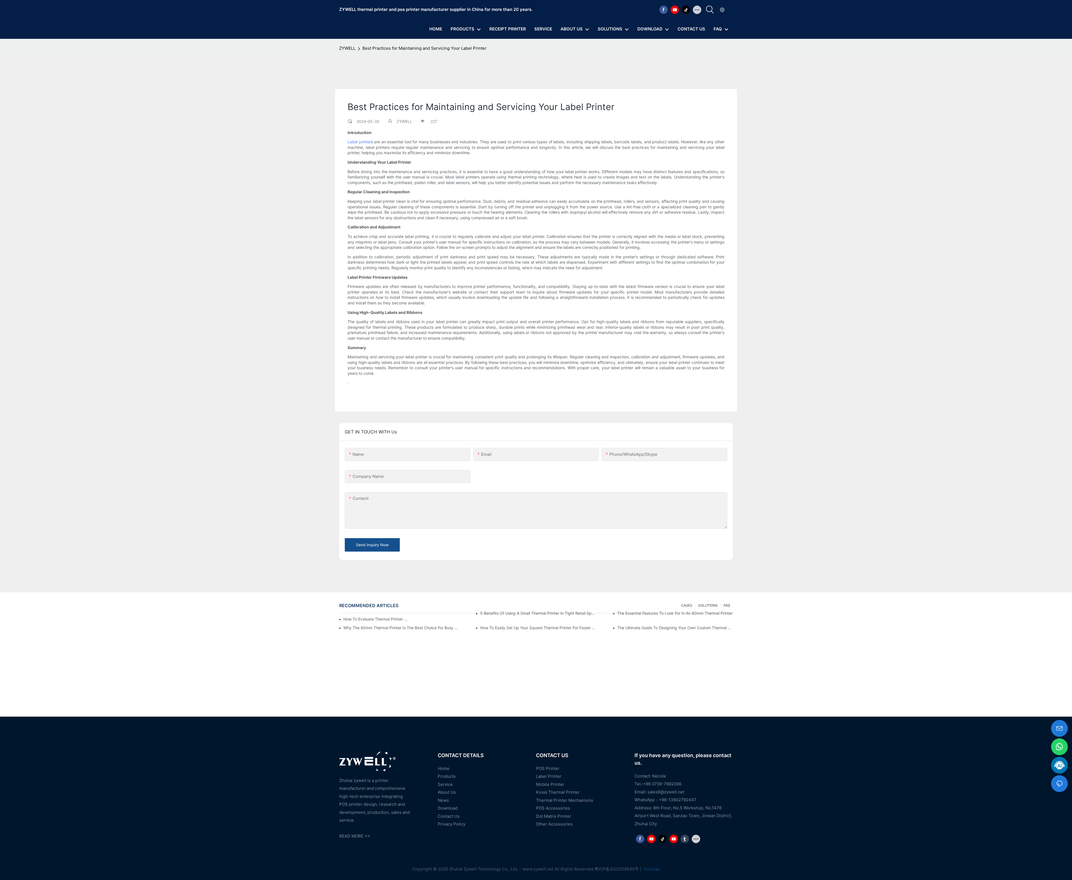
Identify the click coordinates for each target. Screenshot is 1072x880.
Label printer (359, 142)
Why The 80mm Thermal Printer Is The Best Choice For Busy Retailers (401, 627)
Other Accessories (554, 824)
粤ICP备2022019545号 (616, 869)
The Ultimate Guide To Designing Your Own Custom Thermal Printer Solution (675, 627)
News (443, 800)
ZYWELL (347, 48)
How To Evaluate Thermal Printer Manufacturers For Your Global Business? (376, 619)
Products (447, 776)
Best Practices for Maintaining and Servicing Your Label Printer (424, 48)
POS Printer (547, 768)
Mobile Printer (550, 784)
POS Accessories (553, 808)
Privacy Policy (451, 824)
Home (443, 768)
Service (445, 784)
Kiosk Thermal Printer (558, 792)
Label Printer (548, 776)
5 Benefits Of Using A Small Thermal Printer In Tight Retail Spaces (538, 613)
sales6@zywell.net (665, 792)
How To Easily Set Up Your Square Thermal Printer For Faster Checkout (538, 627)
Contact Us (449, 816)
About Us (447, 792)
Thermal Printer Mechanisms (564, 800)
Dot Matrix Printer (553, 816)
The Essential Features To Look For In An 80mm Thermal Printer (675, 613)
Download (448, 808)
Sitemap (651, 869)
